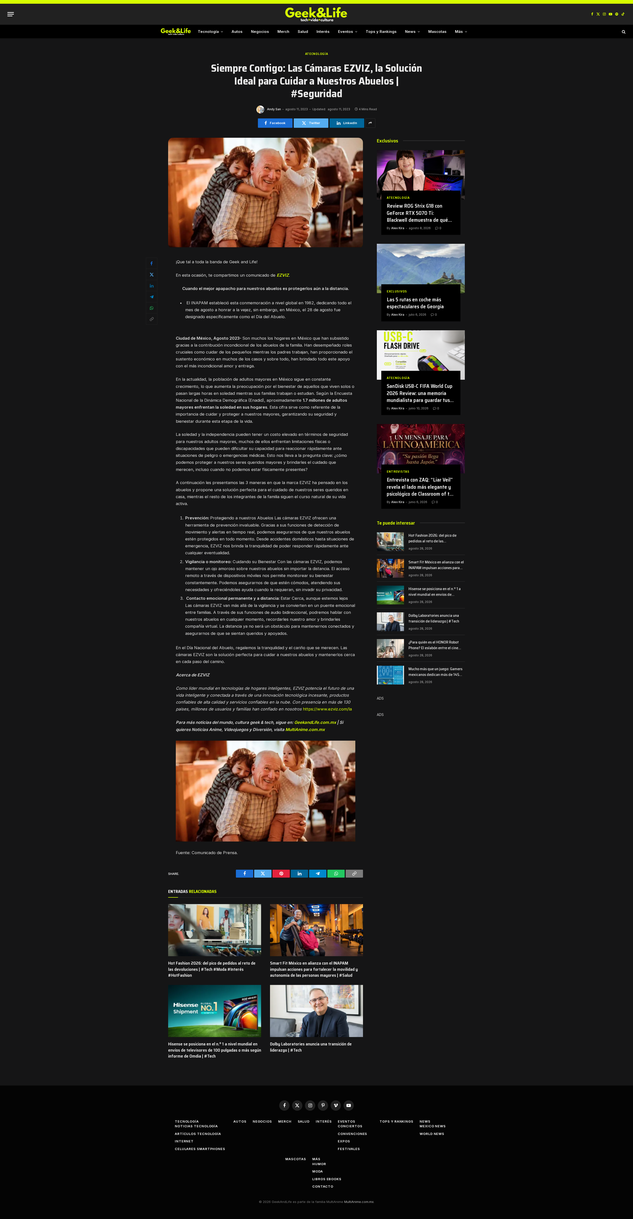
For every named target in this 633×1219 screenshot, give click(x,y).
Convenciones (352, 1134)
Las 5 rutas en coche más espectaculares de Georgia (415, 303)
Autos (237, 31)
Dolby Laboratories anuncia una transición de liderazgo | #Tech (311, 1047)
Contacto (322, 1186)
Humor (319, 1164)
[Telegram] (151, 296)
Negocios (260, 31)
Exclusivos (397, 291)
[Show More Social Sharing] (370, 123)
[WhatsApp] (151, 307)
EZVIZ (283, 275)
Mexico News (433, 1126)
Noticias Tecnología (196, 1126)
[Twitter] (151, 274)
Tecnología (208, 31)
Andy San (274, 109)
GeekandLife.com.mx (315, 722)
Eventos (345, 31)
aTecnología (316, 53)
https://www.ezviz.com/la (327, 709)
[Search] (623, 31)
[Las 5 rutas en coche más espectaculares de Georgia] (421, 268)
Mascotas (437, 31)
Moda (317, 1171)
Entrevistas (398, 471)
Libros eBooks (326, 1179)
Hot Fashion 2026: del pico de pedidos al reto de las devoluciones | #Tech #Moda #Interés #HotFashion (211, 969)
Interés (323, 31)
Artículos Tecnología (198, 1134)
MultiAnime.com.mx (305, 729)
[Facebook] (151, 263)
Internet (184, 1141)
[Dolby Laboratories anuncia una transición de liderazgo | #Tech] (316, 1011)
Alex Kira (397, 228)
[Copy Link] (151, 319)
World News (432, 1134)
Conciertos (350, 1126)
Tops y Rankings (381, 31)
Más (459, 31)
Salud (303, 31)
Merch (283, 31)
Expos (344, 1141)
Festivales (349, 1149)
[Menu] (10, 14)
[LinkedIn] (151, 285)
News (410, 31)
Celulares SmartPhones (200, 1149)
